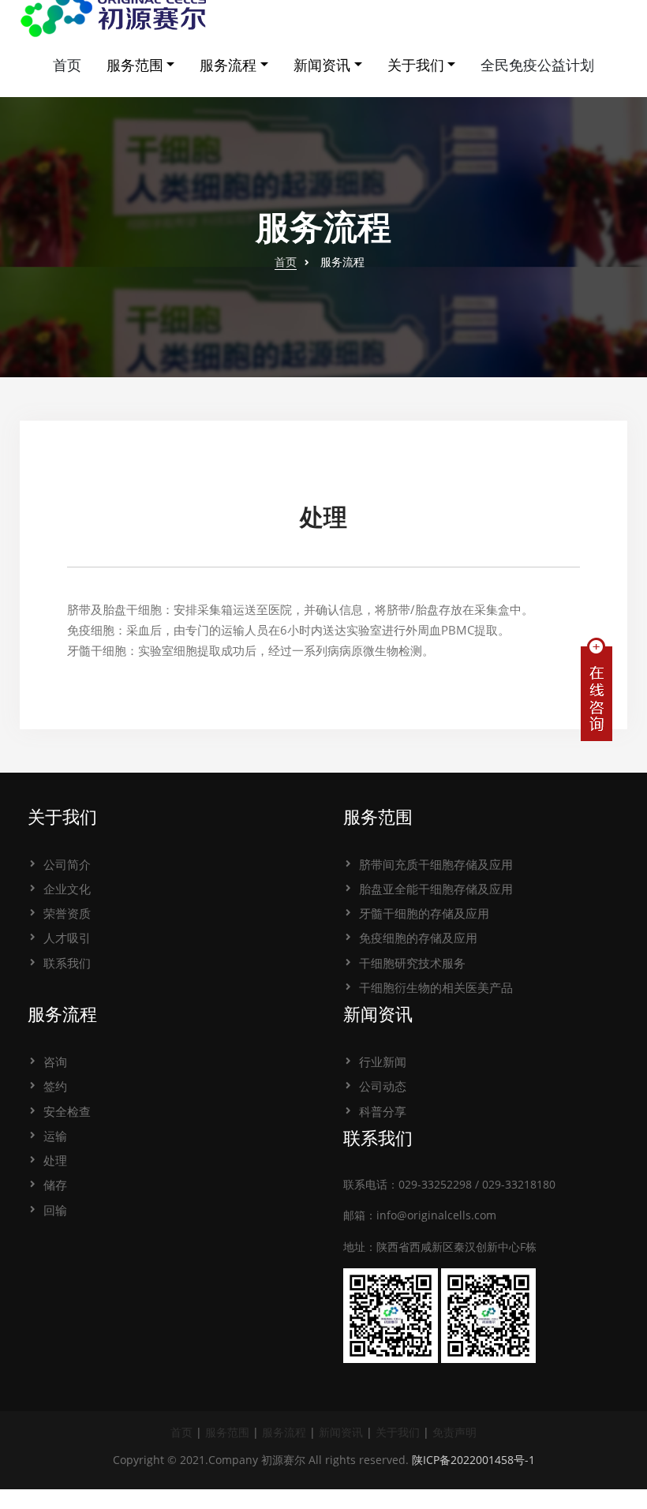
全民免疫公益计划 (537, 64)
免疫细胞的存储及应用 (418, 937)
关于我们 (415, 64)
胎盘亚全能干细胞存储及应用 (436, 889)
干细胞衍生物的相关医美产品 (436, 987)
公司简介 (67, 864)
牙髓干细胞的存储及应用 (424, 913)
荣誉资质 (67, 913)
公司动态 (382, 1086)
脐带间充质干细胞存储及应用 (436, 864)
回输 (55, 1210)
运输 (55, 1136)
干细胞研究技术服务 (412, 963)
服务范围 (135, 64)
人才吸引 (67, 937)
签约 (55, 1086)
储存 (55, 1185)
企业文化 (67, 889)
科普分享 (382, 1111)
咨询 (55, 1061)
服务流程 (228, 64)
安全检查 (67, 1111)
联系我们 (67, 963)
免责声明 (454, 1432)
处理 (55, 1160)
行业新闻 (382, 1061)
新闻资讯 (322, 64)
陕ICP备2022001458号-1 (473, 1459)
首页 (67, 64)
